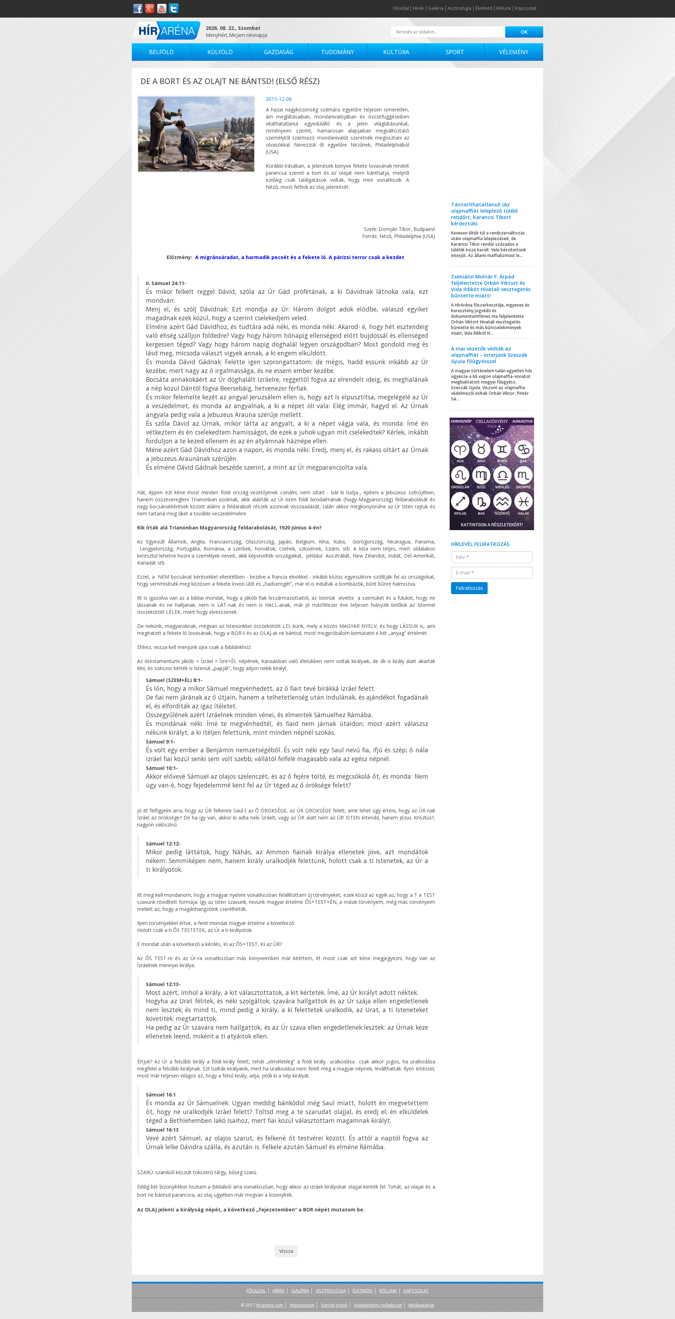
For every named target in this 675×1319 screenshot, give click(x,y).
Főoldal (401, 8)
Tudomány (337, 52)
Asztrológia (459, 8)
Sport (455, 52)
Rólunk (503, 8)
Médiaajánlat (421, 1305)
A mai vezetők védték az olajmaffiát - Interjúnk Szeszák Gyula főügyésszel (489, 355)
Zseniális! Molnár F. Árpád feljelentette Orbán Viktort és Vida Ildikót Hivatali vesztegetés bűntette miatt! (491, 286)
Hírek (418, 8)
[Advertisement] (492, 140)
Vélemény (513, 52)
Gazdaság (278, 52)
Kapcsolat (525, 8)
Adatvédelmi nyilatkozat (378, 1305)
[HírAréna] (166, 30)
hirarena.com (269, 1305)
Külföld (220, 52)
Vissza (286, 1251)
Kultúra (396, 52)
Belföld (161, 52)
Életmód (484, 8)
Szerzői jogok (334, 1305)
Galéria (436, 8)
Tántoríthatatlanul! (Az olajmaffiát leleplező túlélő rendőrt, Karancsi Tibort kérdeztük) (484, 214)
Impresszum (302, 1305)
